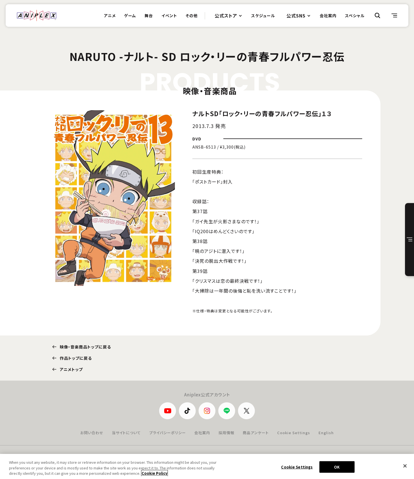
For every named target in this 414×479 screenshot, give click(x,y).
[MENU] (394, 15)
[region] (207, 466)
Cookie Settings (293, 432)
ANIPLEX (36, 15)
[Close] (405, 466)
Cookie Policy (154, 473)
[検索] (377, 15)
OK (337, 466)
